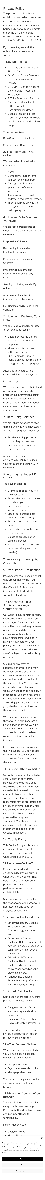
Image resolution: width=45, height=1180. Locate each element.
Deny (23, 1165)
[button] (42, 1139)
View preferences (22, 1171)
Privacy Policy (21, 1177)
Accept (22, 1159)
